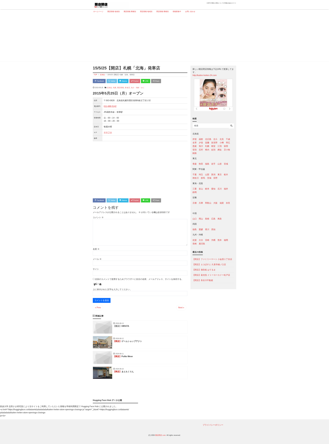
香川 (207, 229)
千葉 (195, 174)
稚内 (207, 149)
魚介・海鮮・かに (137, 88)
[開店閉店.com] (111, 4)
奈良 (228, 203)
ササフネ (108, 132)
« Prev (98, 307)
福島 (207, 164)
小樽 (222, 143)
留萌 (226, 146)
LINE (146, 81)
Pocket (136, 81)
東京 (220, 174)
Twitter (112, 81)
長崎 (195, 243)
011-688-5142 (110, 106)
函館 (201, 139)
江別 (220, 146)
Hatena (124, 81)
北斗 (215, 139)
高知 (213, 229)
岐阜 (207, 189)
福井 (226, 189)
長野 (215, 178)
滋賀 (222, 203)
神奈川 (196, 178)
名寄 (195, 143)
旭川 (201, 146)
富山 (201, 189)
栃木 (226, 174)
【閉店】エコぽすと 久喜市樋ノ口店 (209, 264)
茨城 (209, 178)
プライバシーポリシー (213, 425)
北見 (222, 139)
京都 (195, 203)
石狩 (201, 149)
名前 (96, 249)
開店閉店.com (160, 435)
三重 (195, 189)
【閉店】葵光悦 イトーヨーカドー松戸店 (211, 275)
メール (97, 259)
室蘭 (207, 143)
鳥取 (220, 219)
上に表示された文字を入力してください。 (112, 289)
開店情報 (120, 88)
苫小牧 (227, 149)
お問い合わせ (190, 11)
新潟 (213, 174)
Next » (181, 307)
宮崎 (207, 240)
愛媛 (201, 229)
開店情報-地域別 (113, 11)
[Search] (231, 126)
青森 (195, 164)
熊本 (220, 240)
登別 (195, 149)
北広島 (208, 139)
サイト (96, 269)
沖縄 (213, 240)
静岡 (195, 192)
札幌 (114, 88)
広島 (213, 219)
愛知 (213, 189)
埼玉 (201, 174)
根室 (213, 146)
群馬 (203, 178)
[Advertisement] (163, 38)
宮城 (226, 164)
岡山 (201, 219)
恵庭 (195, 146)
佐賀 (195, 240)
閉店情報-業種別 (162, 11)
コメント (98, 217)
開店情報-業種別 (130, 11)
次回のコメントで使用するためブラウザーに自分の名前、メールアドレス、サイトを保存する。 (139, 279)
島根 (207, 219)
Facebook (100, 81)
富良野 (214, 143)
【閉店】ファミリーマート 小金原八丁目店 (212, 259)
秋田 (201, 164)
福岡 (226, 240)
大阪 (215, 203)
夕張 (201, 143)
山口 (195, 219)
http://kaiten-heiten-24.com (205, 75)
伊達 (195, 139)
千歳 (228, 139)
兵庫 (201, 203)
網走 (220, 149)
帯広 (228, 143)
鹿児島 (202, 243)
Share (156, 81)
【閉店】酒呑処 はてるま (204, 270)
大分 (201, 240)
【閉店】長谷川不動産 (203, 280)
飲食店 (127, 88)
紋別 (213, 149)
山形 (220, 164)
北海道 (109, 88)
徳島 (195, 229)
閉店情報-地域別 (146, 11)
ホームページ (98, 11)
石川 (220, 189)
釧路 (195, 153)
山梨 (207, 174)
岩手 (213, 164)
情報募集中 (177, 11)
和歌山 (208, 203)
